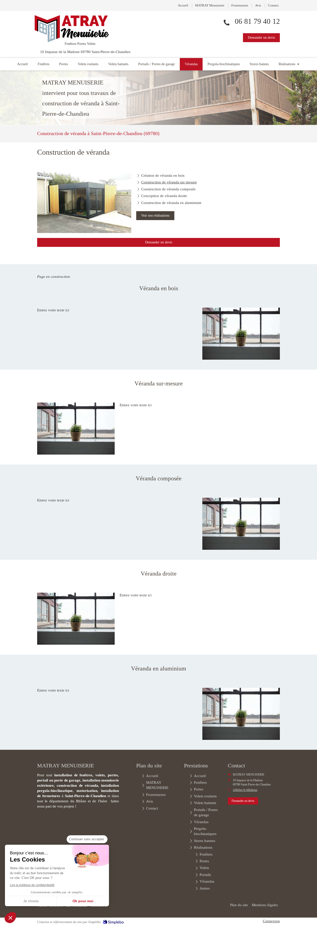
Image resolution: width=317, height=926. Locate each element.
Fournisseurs (239, 5)
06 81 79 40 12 (257, 21)
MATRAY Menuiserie (209, 5)
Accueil (183, 5)
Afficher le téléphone (245, 790)
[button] (10, 918)
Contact (273, 5)
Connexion (271, 921)
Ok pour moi (83, 901)
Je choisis (31, 901)
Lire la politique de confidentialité (32, 885)
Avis (258, 5)
